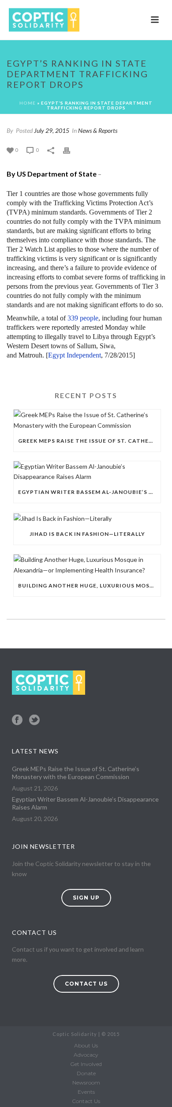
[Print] (71, 149)
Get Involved (86, 1064)
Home (27, 102)
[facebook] (17, 720)
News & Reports (97, 130)
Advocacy (86, 1054)
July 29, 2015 (51, 130)
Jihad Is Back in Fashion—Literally (87, 534)
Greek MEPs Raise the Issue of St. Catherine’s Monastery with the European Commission (89, 440)
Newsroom (86, 1082)
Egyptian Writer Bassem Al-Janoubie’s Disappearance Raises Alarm (89, 492)
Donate (86, 1073)
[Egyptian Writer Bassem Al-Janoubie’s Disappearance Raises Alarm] (87, 471)
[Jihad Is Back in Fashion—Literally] (87, 517)
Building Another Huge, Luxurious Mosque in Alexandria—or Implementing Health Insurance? (89, 585)
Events (86, 1091)
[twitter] (34, 720)
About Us (86, 1045)
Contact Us (86, 1101)
